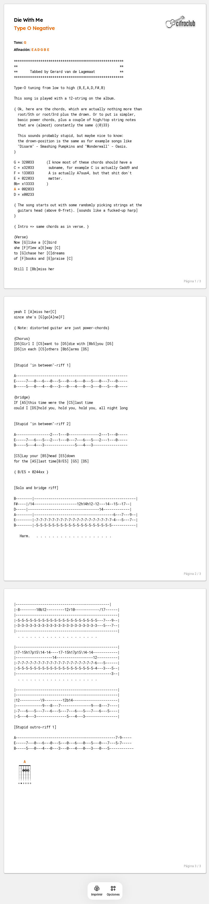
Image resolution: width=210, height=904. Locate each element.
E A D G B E (40, 50)
